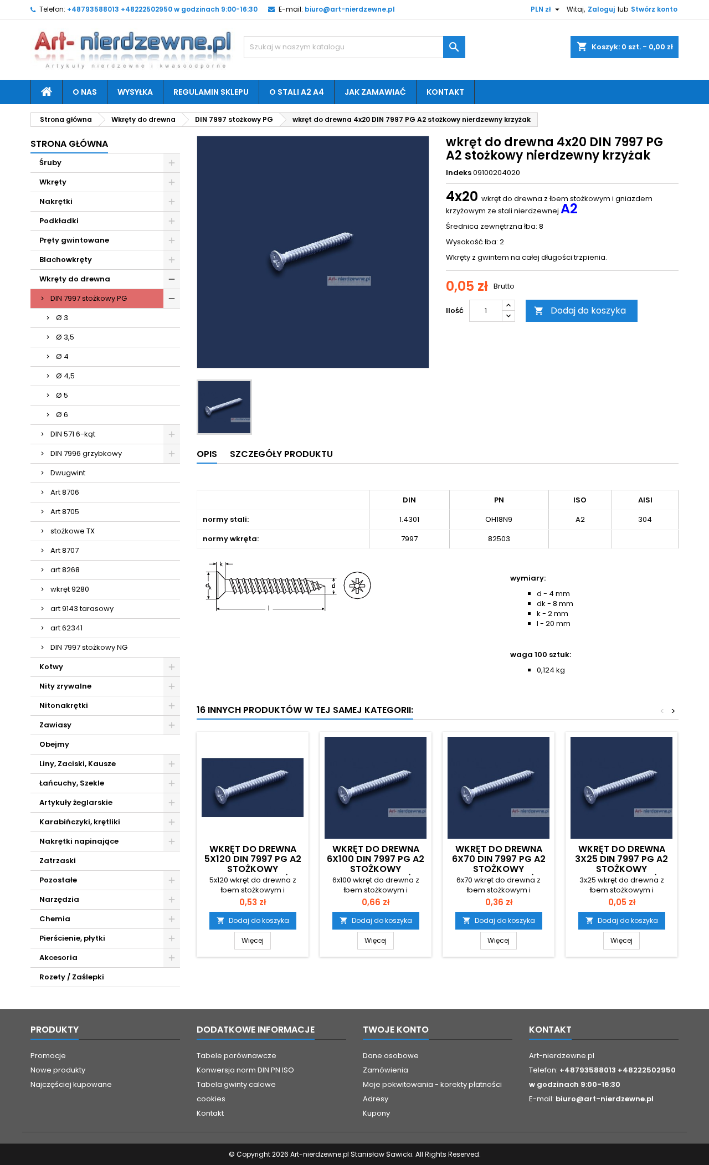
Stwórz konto (654, 9)
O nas (85, 91)
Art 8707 (64, 550)
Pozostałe (58, 880)
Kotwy (51, 666)
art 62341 (66, 628)
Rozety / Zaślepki (71, 977)
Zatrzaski (57, 860)
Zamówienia (385, 1070)
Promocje (48, 1055)
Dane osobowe (391, 1055)
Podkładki (59, 220)
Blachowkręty (65, 259)
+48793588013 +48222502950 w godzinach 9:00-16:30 (162, 9)
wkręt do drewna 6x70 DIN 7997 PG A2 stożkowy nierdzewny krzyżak (498, 864)
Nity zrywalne (65, 686)
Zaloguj (601, 9)
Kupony (376, 1113)
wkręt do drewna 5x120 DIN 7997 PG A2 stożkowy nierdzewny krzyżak (252, 864)
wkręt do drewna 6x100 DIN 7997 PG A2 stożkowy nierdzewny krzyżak (375, 864)
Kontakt (445, 91)
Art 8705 (64, 511)
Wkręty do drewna (74, 279)
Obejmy (54, 744)
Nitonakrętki (63, 705)
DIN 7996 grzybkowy (86, 453)
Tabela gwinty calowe (236, 1084)
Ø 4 (62, 356)
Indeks (458, 173)
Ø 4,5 (65, 376)
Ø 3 (62, 317)
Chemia (54, 918)
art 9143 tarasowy (82, 608)
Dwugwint (67, 473)
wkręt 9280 (69, 589)
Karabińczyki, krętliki (79, 822)
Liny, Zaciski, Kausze (77, 763)
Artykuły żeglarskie (75, 802)
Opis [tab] (207, 454)
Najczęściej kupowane (71, 1084)
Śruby (50, 162)
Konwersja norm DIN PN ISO (245, 1070)
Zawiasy (55, 725)
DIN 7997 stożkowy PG (88, 298)
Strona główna (69, 143)
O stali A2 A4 (296, 91)
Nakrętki (56, 201)
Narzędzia (59, 899)
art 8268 (65, 569)
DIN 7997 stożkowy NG (88, 647)
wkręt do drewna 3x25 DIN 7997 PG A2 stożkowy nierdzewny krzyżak (621, 864)
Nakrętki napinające (79, 841)
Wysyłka (135, 91)
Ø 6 (62, 414)
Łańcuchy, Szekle (71, 783)
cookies (211, 1099)
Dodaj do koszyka (580, 310)
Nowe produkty (57, 1070)
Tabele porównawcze (236, 1055)
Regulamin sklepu (211, 91)
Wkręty (52, 182)
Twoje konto (396, 1029)
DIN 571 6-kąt (72, 434)
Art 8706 (64, 492)
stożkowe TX (72, 531)
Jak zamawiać (375, 91)
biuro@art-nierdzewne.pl (350, 9)
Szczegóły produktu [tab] (281, 454)
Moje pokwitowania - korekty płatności (432, 1084)
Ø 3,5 (65, 337)
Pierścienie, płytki (72, 938)
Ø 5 (62, 395)
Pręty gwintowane (74, 240)
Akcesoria (58, 957)
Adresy (375, 1099)
